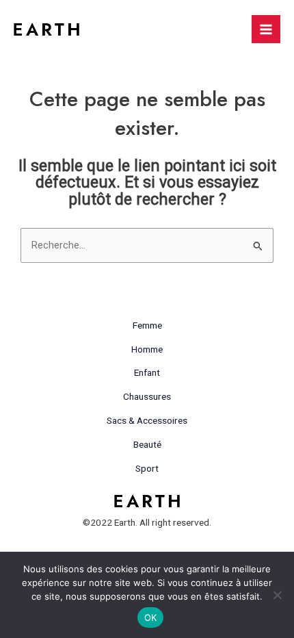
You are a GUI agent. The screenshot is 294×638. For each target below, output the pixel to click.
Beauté (147, 444)
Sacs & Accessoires (147, 420)
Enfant (147, 372)
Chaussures (147, 396)
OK (150, 617)
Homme (147, 349)
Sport (147, 468)
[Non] (277, 595)
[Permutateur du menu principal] (266, 29)
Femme (147, 325)
